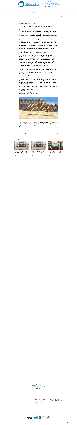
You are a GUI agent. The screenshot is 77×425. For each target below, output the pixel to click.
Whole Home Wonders (22, 16)
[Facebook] (49, 6)
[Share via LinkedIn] (24, 130)
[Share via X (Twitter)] (22, 130)
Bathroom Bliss (41, 16)
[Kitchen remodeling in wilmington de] (55, 145)
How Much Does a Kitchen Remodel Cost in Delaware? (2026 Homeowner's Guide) (55, 152)
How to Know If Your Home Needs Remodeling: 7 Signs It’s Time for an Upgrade (21, 152)
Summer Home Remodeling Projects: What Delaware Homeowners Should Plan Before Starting (38, 152)
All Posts (15, 16)
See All (62, 139)
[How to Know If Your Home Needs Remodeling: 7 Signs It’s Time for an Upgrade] (21, 145)
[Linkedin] (53, 400)
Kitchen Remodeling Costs (32, 16)
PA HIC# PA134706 (16, 390)
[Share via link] (27, 130)
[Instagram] (51, 6)
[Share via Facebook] (19, 130)
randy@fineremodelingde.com (39, 407)
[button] (61, 10)
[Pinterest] (51, 400)
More (47, 16)
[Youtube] (46, 6)
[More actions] (57, 23)
